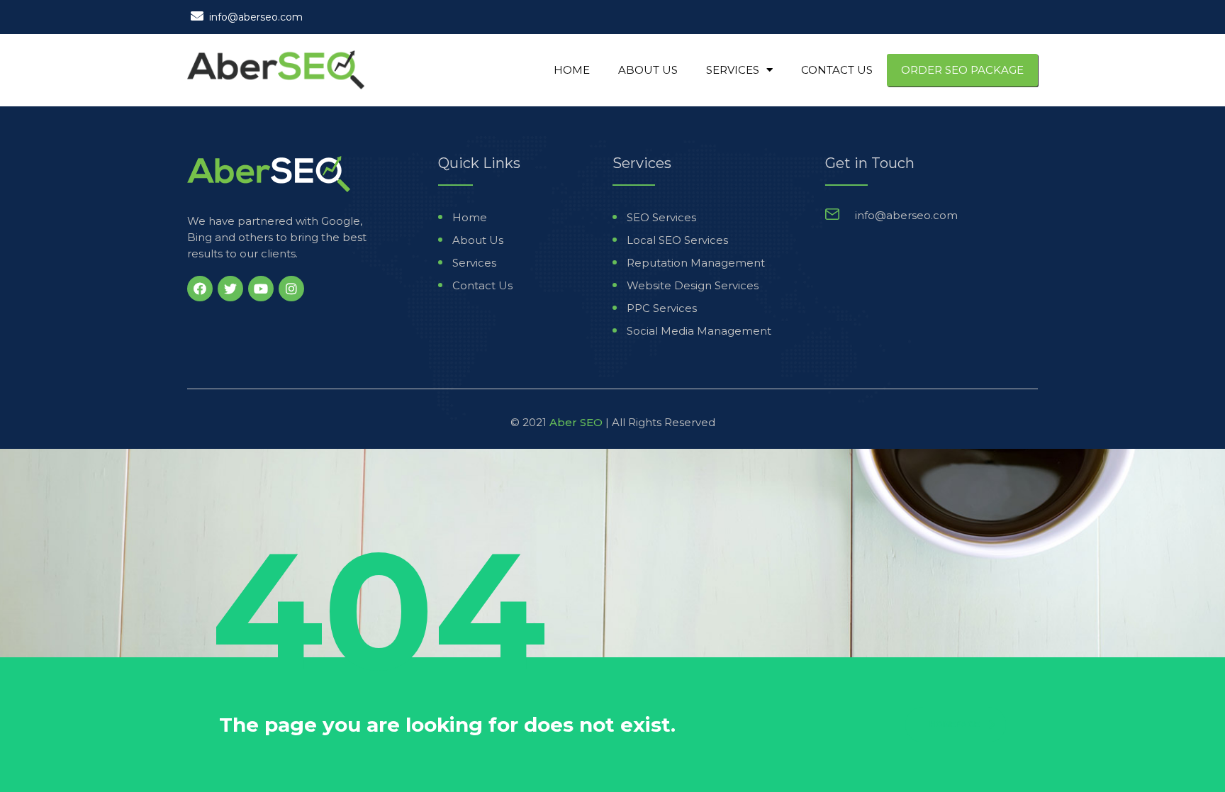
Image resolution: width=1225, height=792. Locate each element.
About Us (648, 70)
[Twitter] (230, 288)
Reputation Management (696, 262)
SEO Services (661, 217)
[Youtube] (261, 288)
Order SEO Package (962, 70)
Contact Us (837, 70)
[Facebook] (200, 288)
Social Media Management (699, 331)
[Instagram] (291, 288)
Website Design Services (693, 285)
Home (572, 70)
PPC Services (662, 308)
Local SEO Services (677, 240)
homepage (954, 725)
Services (732, 70)
